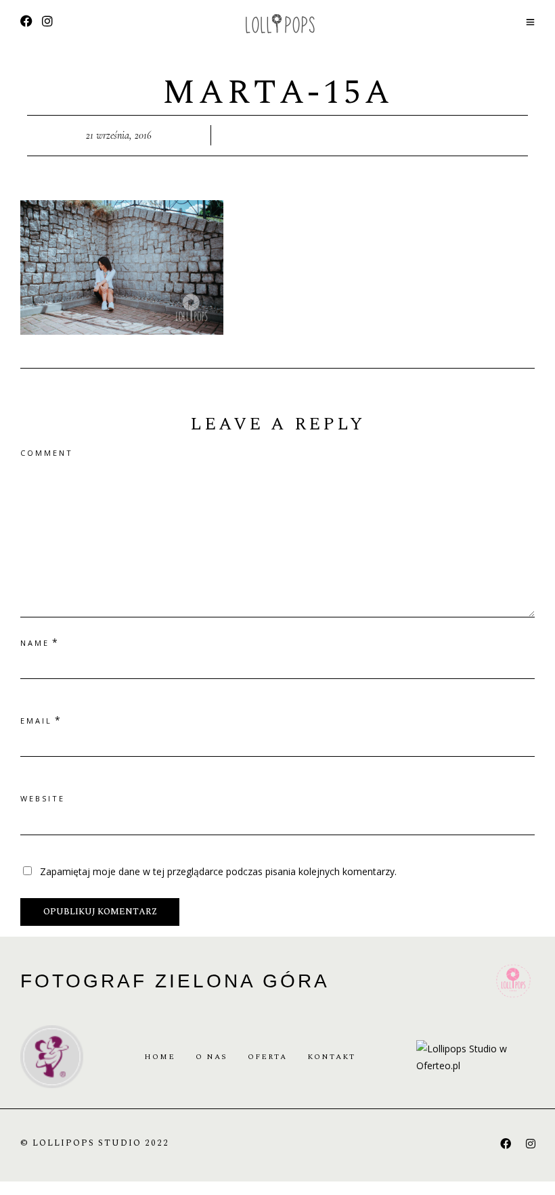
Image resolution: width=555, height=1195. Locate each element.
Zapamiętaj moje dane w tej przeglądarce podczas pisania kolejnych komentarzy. (218, 871)
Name (34, 643)
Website (42, 798)
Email (36, 721)
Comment (46, 453)
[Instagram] (47, 22)
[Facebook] (505, 1143)
